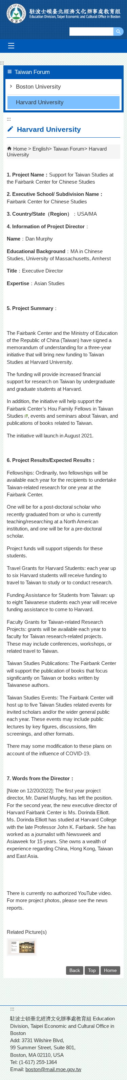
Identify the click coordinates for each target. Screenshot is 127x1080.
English (41, 149)
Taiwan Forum (68, 149)
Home (20, 149)
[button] (118, 31)
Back (74, 970)
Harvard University (40, 102)
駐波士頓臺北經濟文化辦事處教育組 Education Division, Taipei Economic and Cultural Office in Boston (63, 13)
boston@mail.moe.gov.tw (53, 1069)
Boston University (38, 86)
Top (92, 970)
